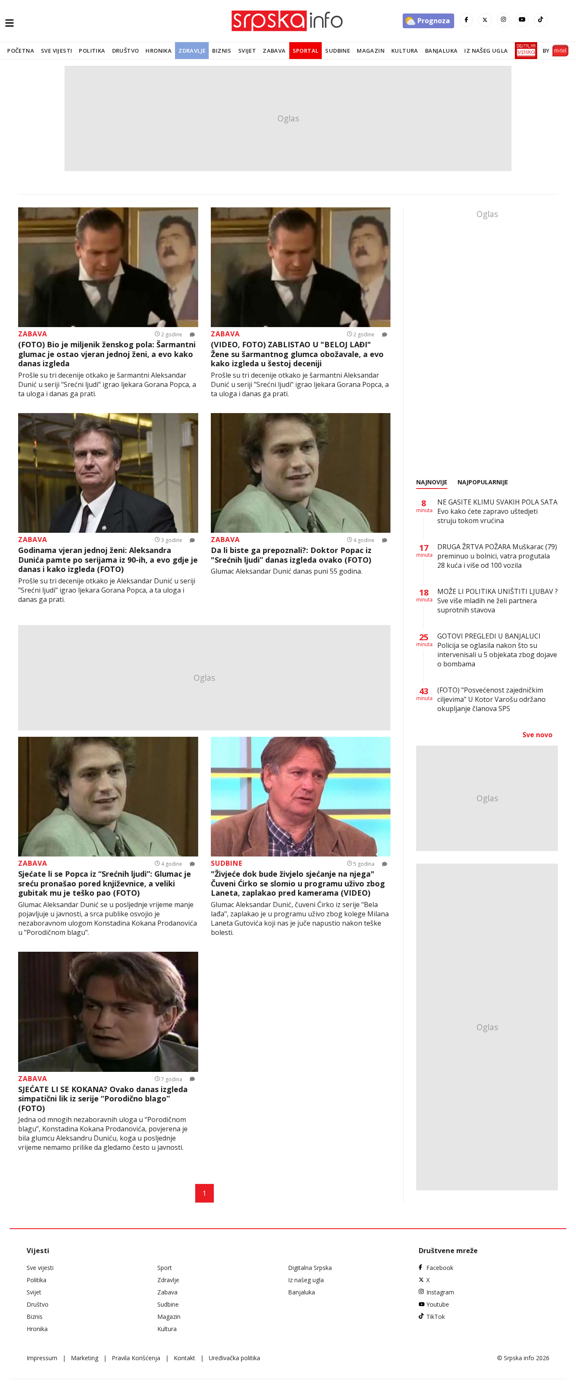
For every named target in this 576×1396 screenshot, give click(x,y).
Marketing (84, 1358)
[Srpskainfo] (288, 20)
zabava (32, 333)
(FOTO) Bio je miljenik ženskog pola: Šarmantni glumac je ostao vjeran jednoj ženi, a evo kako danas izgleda (107, 354)
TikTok (435, 1317)
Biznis (221, 50)
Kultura (404, 50)
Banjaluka (441, 50)
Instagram (440, 1292)
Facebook (439, 1268)
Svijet (247, 50)
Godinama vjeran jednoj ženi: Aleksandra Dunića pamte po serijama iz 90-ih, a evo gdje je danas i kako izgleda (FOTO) (108, 559)
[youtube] (522, 20)
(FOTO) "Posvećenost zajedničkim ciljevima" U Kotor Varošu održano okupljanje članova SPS (491, 699)
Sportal (306, 50)
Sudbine (337, 50)
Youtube (437, 1304)
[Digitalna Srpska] (524, 50)
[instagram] (503, 20)
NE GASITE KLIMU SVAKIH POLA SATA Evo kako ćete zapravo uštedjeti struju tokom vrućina (497, 511)
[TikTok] (540, 20)
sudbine (226, 863)
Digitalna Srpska (310, 1268)
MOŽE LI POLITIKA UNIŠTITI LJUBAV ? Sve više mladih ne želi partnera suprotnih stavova (497, 601)
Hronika (158, 50)
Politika (92, 50)
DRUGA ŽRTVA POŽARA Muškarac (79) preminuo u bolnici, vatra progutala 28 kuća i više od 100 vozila (497, 556)
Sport (164, 1268)
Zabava (274, 50)
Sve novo (537, 734)
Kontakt (184, 1358)
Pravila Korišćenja (136, 1358)
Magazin (371, 50)
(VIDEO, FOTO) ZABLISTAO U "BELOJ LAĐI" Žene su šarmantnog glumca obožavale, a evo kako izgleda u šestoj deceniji (297, 354)
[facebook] (466, 20)
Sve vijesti (56, 50)
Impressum (42, 1358)
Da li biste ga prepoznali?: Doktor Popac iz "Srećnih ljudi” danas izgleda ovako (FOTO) (291, 554)
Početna (20, 50)
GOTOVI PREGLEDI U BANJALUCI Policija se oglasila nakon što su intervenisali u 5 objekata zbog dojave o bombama (497, 649)
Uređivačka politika (234, 1358)
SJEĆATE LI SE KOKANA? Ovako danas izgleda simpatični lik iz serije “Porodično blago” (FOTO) (103, 1099)
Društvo (125, 50)
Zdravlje (191, 50)
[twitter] (485, 20)
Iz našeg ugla (486, 50)
